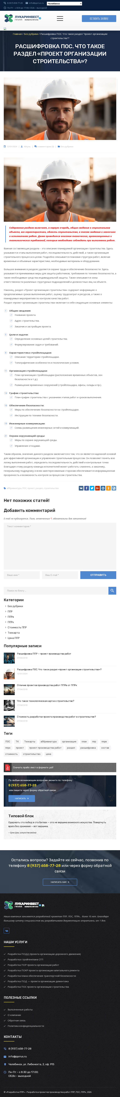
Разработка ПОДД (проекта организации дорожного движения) (44, 953)
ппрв (104, 741)
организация (69, 741)
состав (105, 747)
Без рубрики (67, 146)
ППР (10, 611)
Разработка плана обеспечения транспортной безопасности (42, 975)
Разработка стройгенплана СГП (25, 959)
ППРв (11, 616)
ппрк (7, 747)
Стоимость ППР (17, 627)
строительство (51, 488)
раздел (39, 488)
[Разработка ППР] (22, 18)
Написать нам (58, 882)
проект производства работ (45, 747)
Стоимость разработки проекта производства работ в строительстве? (56, 716)
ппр (94, 741)
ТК (17, 741)
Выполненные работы (20, 1009)
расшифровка (88, 747)
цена (48, 754)
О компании (14, 1014)
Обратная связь (17, 1020)
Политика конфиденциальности (26, 1025)
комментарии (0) (46, 146)
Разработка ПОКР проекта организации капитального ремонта (43, 970)
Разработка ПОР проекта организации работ (33, 964)
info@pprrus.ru (36, 3)
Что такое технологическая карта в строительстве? (45, 701)
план (84, 741)
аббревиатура (14, 488)
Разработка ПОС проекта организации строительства (38, 986)
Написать (20, 798)
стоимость (11, 754)
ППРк (11, 622)
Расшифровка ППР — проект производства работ (44, 653)
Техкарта (14, 632)
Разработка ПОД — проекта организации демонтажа (38, 981)
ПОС (24, 488)
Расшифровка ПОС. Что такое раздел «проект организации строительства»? (59, 669)
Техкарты (29, 741)
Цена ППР (13, 638)
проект (31, 488)
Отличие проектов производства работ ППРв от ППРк (47, 685)
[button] (112, 591)
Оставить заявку (99, 18)
